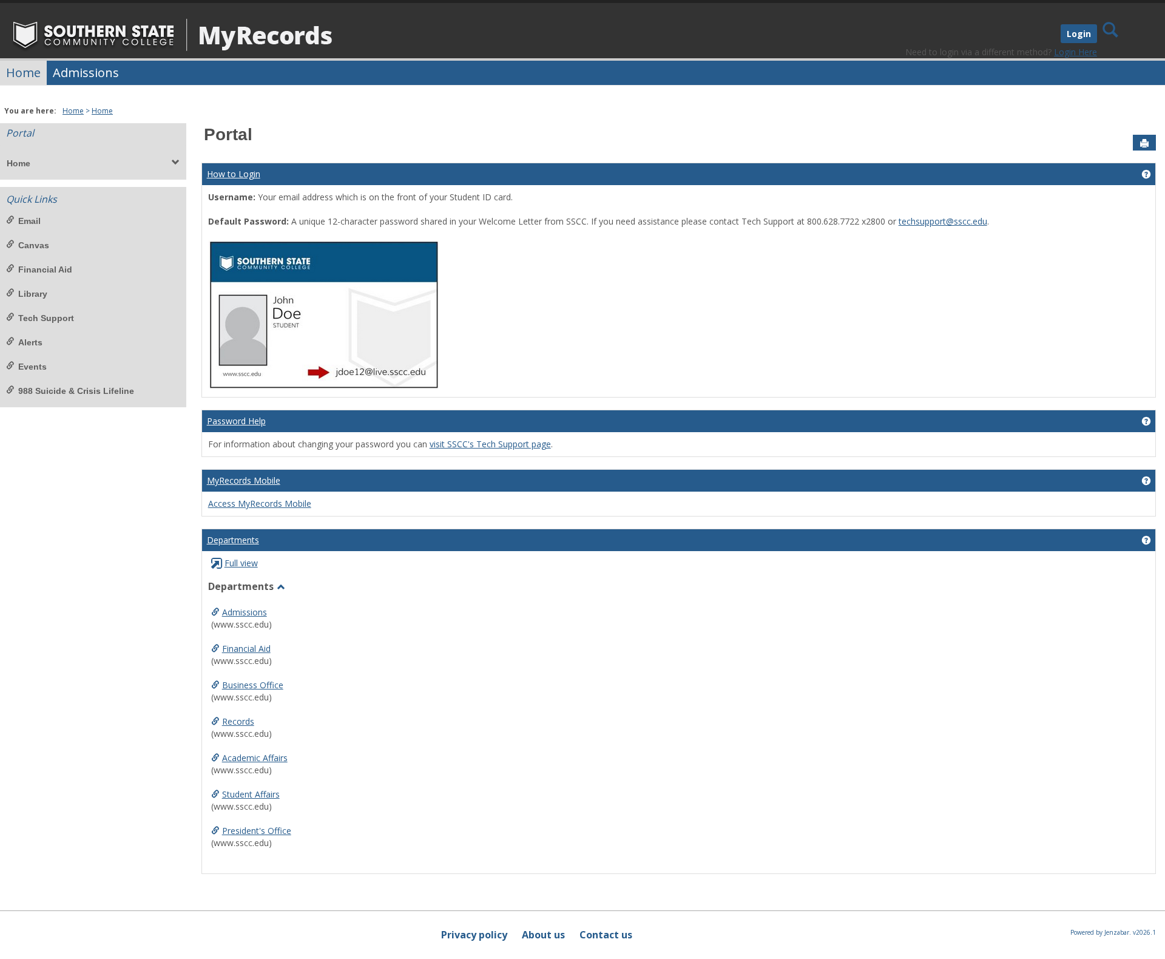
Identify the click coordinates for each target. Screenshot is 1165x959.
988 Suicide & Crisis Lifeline (76, 391)
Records (238, 721)
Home (23, 72)
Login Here (1075, 52)
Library (32, 294)
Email (29, 221)
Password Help (236, 421)
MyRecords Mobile (243, 480)
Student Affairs (251, 794)
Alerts (30, 342)
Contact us (605, 934)
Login (1079, 33)
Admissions (86, 72)
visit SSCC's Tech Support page (490, 444)
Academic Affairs (255, 758)
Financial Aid (45, 269)
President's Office (256, 830)
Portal (20, 133)
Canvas (33, 245)
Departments (233, 540)
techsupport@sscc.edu (943, 221)
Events (32, 366)
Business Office (252, 685)
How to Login (233, 174)
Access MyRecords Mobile (259, 503)
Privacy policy (474, 934)
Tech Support (46, 318)
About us (543, 934)
